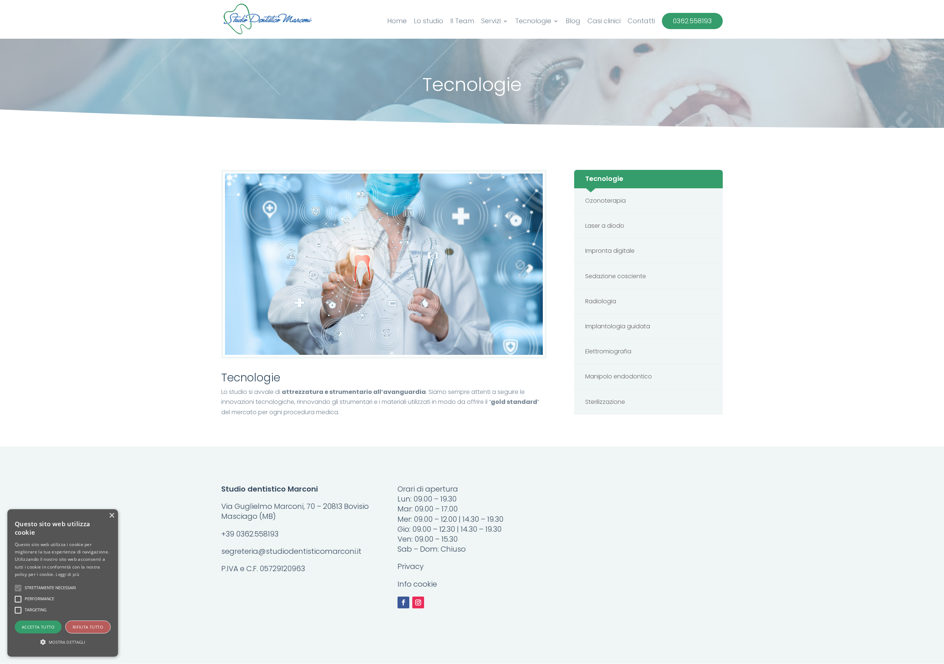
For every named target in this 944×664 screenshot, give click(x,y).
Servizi (491, 21)
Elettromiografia (608, 351)
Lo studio (428, 21)
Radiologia (600, 301)
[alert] (62, 583)
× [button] (111, 515)
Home (397, 21)
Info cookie (417, 584)
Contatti (641, 21)
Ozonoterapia (605, 200)
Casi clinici (604, 21)
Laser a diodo (604, 225)
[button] (63, 642)
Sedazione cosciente (615, 276)
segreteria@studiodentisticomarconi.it (291, 551)
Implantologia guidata (617, 326)
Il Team (462, 21)
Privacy (411, 566)
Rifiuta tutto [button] (88, 627)
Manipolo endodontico (618, 376)
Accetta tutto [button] (38, 627)
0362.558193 (692, 21)
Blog (573, 21)
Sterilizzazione (605, 402)
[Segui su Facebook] (403, 602)
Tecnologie (533, 21)
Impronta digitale (610, 251)
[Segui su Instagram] (418, 602)
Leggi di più (67, 574)
